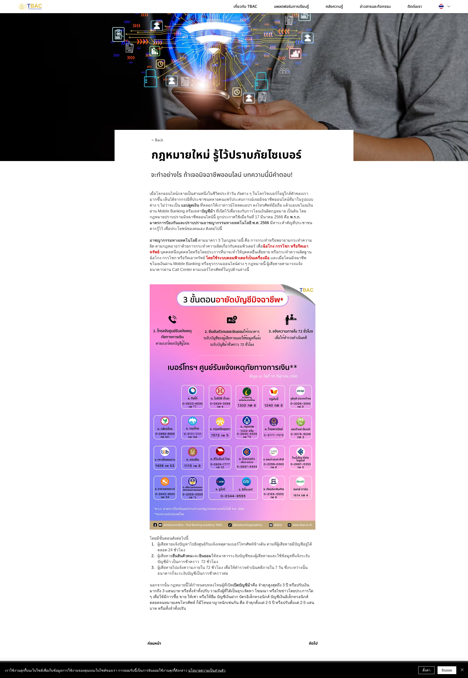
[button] (250, 6)
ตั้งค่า (426, 670)
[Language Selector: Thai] (444, 6)
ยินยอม (447, 670)
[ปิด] (462, 670)
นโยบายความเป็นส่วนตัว (206, 670)
